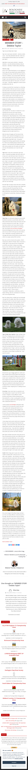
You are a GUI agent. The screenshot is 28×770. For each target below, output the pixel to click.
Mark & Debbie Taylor (7, 541)
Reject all (14, 765)
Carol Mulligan (12, 404)
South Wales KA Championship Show (14, 683)
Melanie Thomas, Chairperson (17, 48)
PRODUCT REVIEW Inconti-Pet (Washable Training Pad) (14, 555)
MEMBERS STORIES (6, 39)
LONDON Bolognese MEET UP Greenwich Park (14, 654)
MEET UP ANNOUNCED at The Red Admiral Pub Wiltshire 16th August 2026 (15, 4)
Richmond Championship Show (14, 640)
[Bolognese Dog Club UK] (2, 17)
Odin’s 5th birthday (10, 720)
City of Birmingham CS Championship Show (14, 626)
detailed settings (19, 758)
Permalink (19, 592)
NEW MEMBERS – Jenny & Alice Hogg (14, 551)
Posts (12, 39)
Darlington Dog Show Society (14, 670)
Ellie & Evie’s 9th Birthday (10, 730)
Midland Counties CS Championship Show (14, 699)
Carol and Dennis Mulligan (16, 228)
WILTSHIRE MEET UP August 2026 (9, 718)
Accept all (14, 762)
